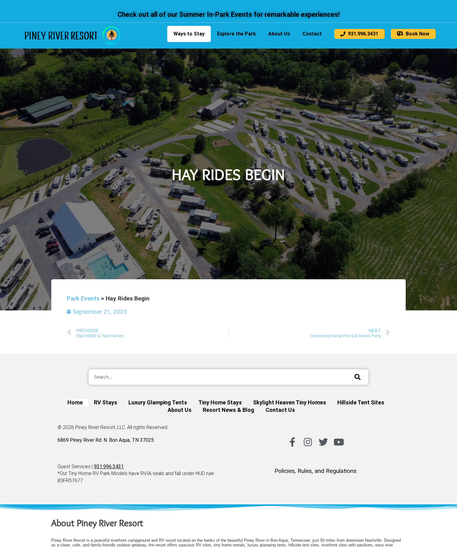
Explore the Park (236, 34)
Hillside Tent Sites (360, 402)
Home (75, 402)
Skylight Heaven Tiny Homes (289, 402)
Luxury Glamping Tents (157, 402)
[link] (72, 36)
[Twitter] (323, 442)
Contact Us (280, 410)
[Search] (357, 377)
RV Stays (105, 402)
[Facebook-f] (292, 442)
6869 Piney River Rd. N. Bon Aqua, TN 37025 (106, 440)
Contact (312, 34)
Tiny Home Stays (220, 402)
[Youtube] (339, 442)
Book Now (416, 34)
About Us (279, 34)
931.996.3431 (361, 34)
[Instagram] (307, 442)
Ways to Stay (189, 34)
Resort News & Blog (228, 410)
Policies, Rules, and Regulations (316, 470)
